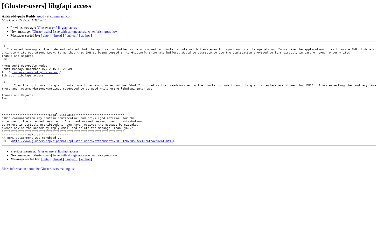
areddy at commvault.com (54, 16)
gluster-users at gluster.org (35, 72)
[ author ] (85, 35)
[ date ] (46, 35)
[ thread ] (57, 35)
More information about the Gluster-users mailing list (38, 169)
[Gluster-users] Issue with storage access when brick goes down (75, 31)
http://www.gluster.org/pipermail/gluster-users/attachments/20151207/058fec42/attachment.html (92, 141)
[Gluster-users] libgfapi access (57, 27)
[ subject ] (71, 35)
